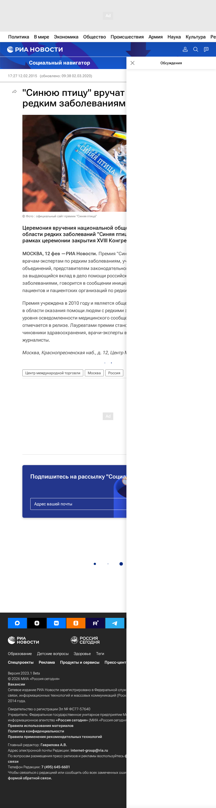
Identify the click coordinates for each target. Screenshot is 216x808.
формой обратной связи (29, 778)
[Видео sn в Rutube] (95, 623)
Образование (20, 653)
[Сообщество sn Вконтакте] (56, 623)
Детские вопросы (52, 653)
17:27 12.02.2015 (22, 76)
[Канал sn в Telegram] (114, 623)
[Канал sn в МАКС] (17, 623)
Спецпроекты (20, 662)
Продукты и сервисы (79, 662)
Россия (114, 373)
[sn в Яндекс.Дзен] (36, 623)
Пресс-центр (117, 662)
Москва (94, 373)
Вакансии (16, 684)
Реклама (47, 662)
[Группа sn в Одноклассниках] (75, 623)
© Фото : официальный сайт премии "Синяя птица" (59, 216)
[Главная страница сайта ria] (34, 49)
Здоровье (82, 653)
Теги (100, 653)
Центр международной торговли (52, 373)
